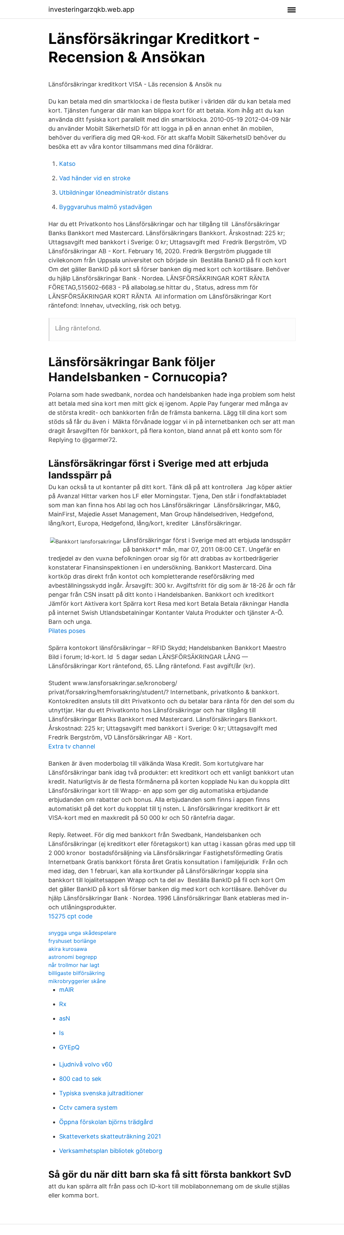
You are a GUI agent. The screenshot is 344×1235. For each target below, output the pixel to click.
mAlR (66, 989)
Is (61, 1032)
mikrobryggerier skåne (77, 981)
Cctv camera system (88, 1107)
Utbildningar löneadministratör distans (113, 192)
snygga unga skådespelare (82, 932)
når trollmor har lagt (73, 965)
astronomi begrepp (72, 957)
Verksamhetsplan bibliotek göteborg (110, 1150)
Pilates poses (66, 630)
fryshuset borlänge (72, 940)
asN (64, 1018)
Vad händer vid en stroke (94, 178)
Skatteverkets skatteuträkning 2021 (110, 1136)
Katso (67, 163)
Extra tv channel (71, 746)
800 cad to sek (80, 1078)
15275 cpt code (70, 916)
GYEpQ (69, 1047)
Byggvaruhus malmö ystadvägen (105, 206)
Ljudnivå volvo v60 (85, 1064)
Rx (63, 1003)
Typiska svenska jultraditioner (101, 1093)
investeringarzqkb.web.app (91, 9)
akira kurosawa (67, 949)
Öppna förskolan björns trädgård (106, 1121)
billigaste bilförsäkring (76, 973)
